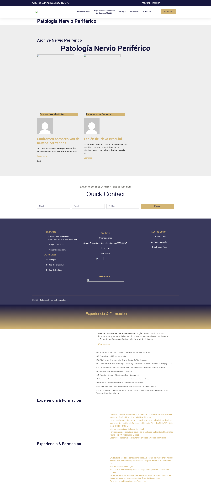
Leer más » (42, 156)
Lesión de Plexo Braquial (103, 139)
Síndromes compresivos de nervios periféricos (58, 141)
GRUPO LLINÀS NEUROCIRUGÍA (50, 3)
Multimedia (146, 12)
